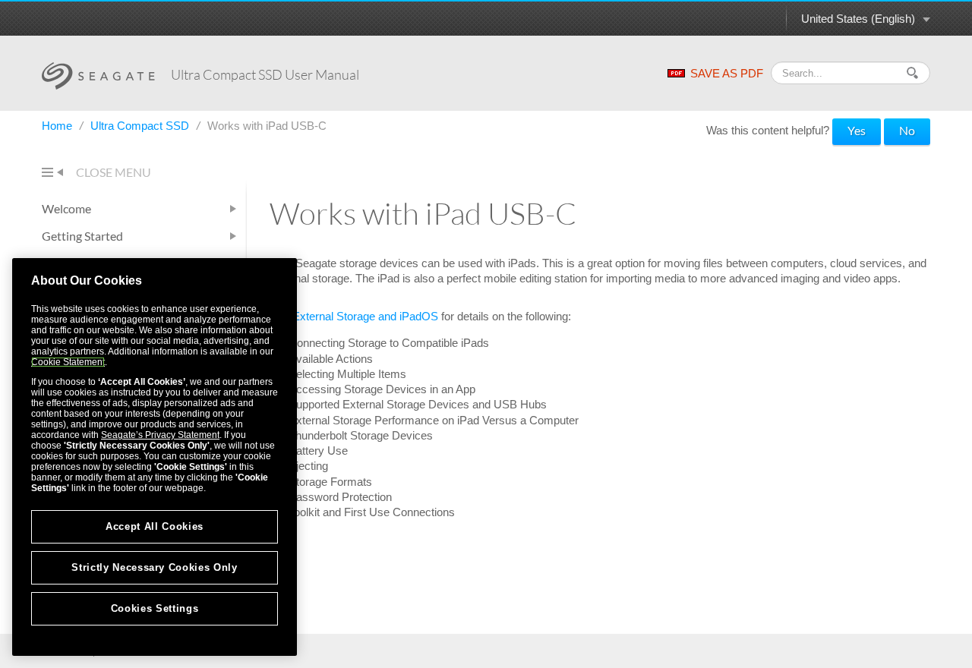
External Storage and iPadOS (365, 316)
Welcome (66, 208)
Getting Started (82, 235)
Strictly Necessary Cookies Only (154, 567)
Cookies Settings (155, 608)
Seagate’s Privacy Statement (160, 435)
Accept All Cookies (155, 526)
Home (58, 125)
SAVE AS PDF (726, 73)
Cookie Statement (68, 362)
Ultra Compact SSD (141, 125)
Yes (856, 130)
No (907, 130)
